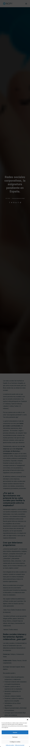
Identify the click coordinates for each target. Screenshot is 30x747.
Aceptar (15, 732)
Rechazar (15, 737)
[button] (27, 719)
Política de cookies (10, 745)
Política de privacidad (19, 745)
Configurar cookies (15, 741)
